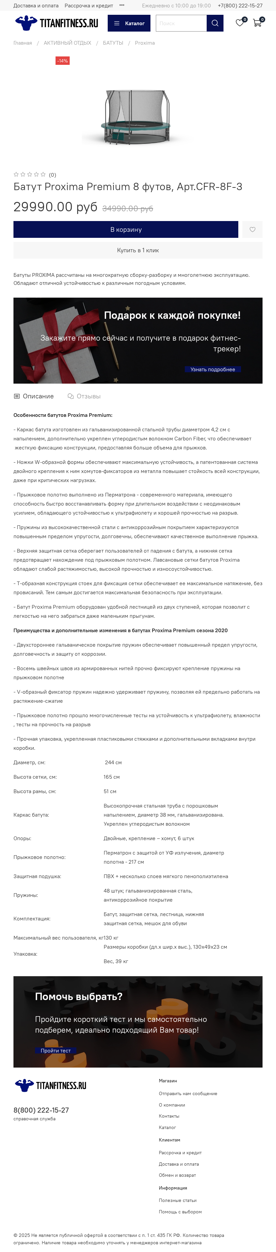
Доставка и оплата (36, 5)
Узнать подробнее (213, 369)
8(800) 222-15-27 (41, 1110)
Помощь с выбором (180, 1212)
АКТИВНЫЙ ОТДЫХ (67, 42)
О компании (172, 1105)
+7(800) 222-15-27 (240, 5)
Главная (22, 42)
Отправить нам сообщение (188, 1093)
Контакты (169, 1116)
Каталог (135, 23)
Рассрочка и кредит (89, 5)
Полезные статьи (178, 1200)
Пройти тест (56, 1050)
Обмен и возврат (177, 1175)
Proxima (145, 42)
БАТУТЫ (113, 42)
